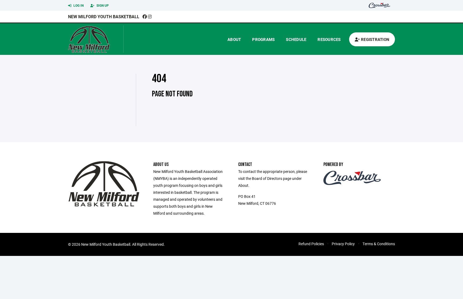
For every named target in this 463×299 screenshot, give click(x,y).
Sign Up (102, 5)
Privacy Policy (343, 243)
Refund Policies (311, 243)
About (234, 39)
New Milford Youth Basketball (103, 16)
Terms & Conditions (379, 243)
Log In (78, 5)
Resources (329, 39)
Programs (263, 39)
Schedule (296, 39)
